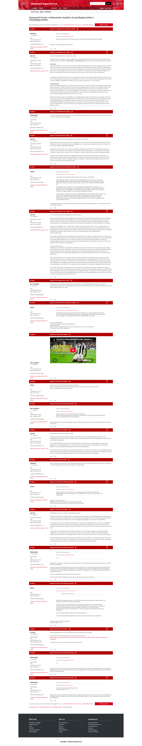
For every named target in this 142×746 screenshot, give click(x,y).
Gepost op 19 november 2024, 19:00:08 (60, 167)
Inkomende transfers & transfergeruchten (71, 17)
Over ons (62, 719)
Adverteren (62, 728)
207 (66, 25)
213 (78, 25)
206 (64, 25)
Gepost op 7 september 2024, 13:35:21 (59, 29)
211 (74, 25)
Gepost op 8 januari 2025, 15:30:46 (59, 653)
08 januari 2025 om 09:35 (69, 554)
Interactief (54, 8)
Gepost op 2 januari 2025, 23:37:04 (59, 403)
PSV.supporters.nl (92, 726)
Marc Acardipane (34, 284)
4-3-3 (42, 44)
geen (42, 182)
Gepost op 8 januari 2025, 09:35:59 (59, 509)
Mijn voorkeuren (92, 730)
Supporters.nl (93, 719)
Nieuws (41, 8)
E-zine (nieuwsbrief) (34, 730)
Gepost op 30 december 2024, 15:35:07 (60, 302)
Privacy (61, 726)
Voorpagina (34, 8)
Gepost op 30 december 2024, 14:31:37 (60, 280)
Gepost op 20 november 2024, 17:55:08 (60, 211)
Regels (41, 12)
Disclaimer (61, 724)
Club (60, 8)
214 (80, 25)
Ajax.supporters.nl (93, 722)
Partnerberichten (63, 730)
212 (76, 25)
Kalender (31, 728)
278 (83, 25)
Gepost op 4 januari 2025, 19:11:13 (58, 482)
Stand (30, 726)
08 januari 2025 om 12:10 (70, 590)
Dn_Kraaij (32, 632)
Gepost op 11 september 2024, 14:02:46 (60, 111)
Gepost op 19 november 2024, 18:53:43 (60, 135)
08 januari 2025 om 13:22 (68, 685)
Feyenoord (35, 35)
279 (85, 25)
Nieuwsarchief (33, 731)
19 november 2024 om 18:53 (69, 174)
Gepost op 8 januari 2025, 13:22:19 (58, 583)
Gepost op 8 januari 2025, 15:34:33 (59, 678)
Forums (47, 8)
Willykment (33, 33)
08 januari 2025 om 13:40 (69, 660)
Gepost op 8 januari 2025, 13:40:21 (59, 629)
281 (90, 25)
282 (92, 25)
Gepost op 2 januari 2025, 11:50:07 (58, 334)
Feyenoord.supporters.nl (94, 724)
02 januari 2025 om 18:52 (68, 411)
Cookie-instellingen (93, 731)
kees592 (32, 171)
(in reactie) (72, 29)
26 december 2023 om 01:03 (68, 36)
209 (70, 25)
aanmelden (108, 8)
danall (57, 36)
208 (68, 25)
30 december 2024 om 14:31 (72, 310)
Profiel (65, 8)
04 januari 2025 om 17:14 (69, 489)
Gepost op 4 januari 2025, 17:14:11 (58, 459)
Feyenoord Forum (38, 17)
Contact (61, 731)
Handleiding (47, 12)
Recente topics (35, 12)
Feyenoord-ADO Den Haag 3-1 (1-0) (39, 71)
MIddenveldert (34, 115)
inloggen (102, 8)
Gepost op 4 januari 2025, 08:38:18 (59, 430)
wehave (32, 307)
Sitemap (90, 728)
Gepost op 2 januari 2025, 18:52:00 (59, 381)
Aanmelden (32, 722)
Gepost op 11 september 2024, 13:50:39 (60, 52)
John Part (32, 56)
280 (88, 25)
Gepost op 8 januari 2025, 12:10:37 (58, 547)
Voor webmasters (63, 722)
